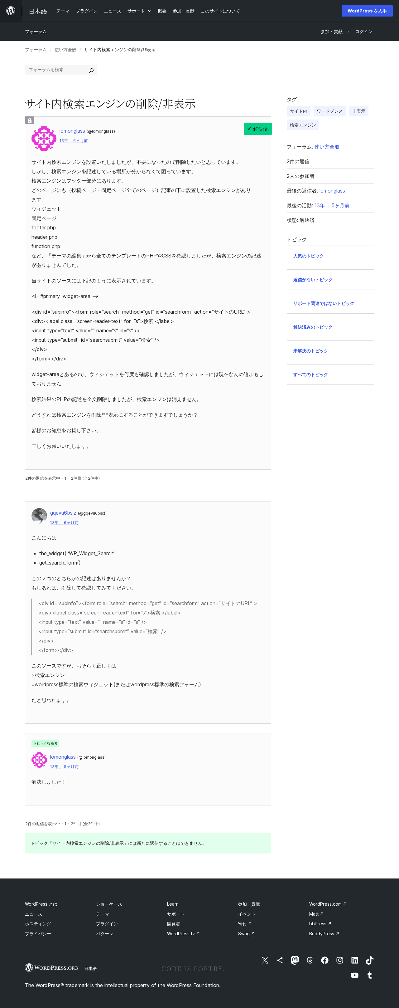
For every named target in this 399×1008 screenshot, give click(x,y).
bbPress (320, 923)
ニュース (33, 914)
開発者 (173, 923)
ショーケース (109, 904)
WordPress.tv (183, 933)
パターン (104, 933)
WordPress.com (328, 904)
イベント (247, 914)
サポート (176, 914)
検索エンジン (303, 124)
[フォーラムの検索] (91, 70)
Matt (316, 914)
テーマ (102, 914)
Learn (173, 904)
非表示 (358, 111)
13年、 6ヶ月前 (74, 140)
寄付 (245, 923)
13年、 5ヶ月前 (64, 766)
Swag (246, 933)
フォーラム (36, 31)
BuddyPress (324, 933)
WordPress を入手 (367, 10)
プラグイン (107, 923)
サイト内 (298, 111)
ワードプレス (330, 111)
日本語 (90, 968)
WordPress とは (41, 904)
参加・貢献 (249, 904)
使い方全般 (65, 49)
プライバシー (38, 933)
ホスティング (38, 923)
